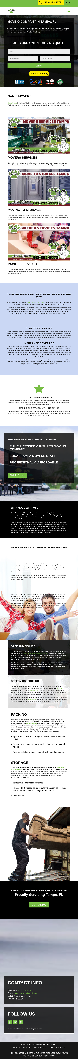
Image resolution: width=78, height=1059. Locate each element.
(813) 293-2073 (52, 2)
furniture (60, 688)
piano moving (33, 690)
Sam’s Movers (12, 103)
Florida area (32, 699)
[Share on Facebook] (10, 1023)
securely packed (31, 723)
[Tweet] (15, 1023)
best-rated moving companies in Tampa (35, 653)
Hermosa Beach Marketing (22, 1053)
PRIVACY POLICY (40, 1047)
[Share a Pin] (21, 1023)
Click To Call (37, 74)
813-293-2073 (24, 990)
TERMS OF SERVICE (57, 1047)
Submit (39, 66)
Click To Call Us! (17, 475)
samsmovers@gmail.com (26, 993)
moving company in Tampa (35, 302)
